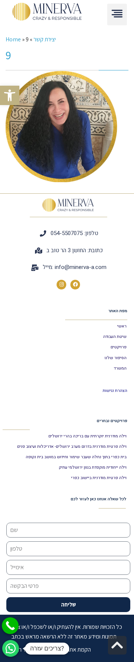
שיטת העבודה (115, 336)
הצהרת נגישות (115, 390)
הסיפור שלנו (116, 358)
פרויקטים (119, 347)
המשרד (120, 368)
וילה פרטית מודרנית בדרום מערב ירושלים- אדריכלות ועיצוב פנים (72, 446)
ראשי (122, 326)
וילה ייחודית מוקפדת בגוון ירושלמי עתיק (93, 467)
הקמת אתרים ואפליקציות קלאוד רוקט (51, 649)
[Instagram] (61, 284)
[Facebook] (75, 284)
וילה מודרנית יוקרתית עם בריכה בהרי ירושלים (87, 436)
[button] (9, 95)
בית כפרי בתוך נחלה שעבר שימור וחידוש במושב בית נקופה (76, 457)
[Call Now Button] (10, 625)
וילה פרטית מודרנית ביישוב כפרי (99, 478)
